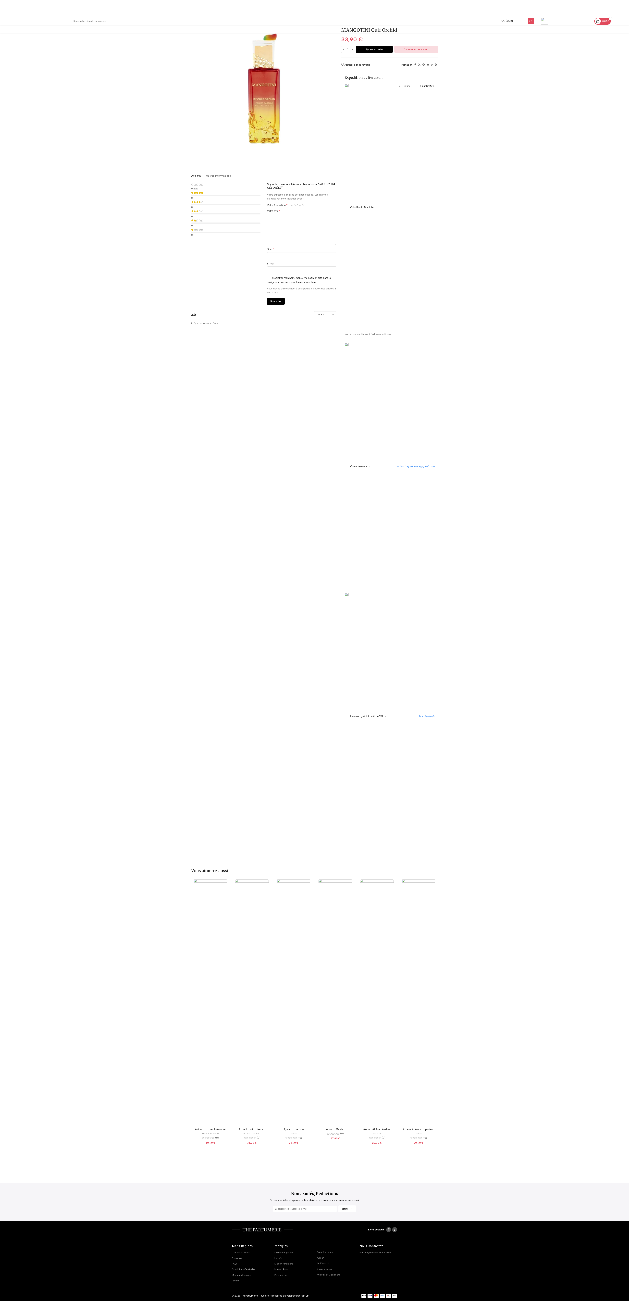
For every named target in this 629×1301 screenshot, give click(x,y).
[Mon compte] (609, 29)
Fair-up (304, 1295)
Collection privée (283, 1252)
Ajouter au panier (374, 49)
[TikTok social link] (394, 1229)
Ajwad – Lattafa (294, 1129)
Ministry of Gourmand (329, 1274)
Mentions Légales (241, 1275)
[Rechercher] (531, 21)
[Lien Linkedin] (428, 64)
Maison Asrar (281, 1269)
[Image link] (262, 1229)
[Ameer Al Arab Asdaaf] (377, 1002)
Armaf (320, 1257)
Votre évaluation (277, 205)
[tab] (196, 175)
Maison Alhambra (283, 1263)
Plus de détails (426, 716)
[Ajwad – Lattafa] (293, 1002)
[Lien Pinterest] (423, 64)
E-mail (271, 263)
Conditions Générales (243, 1269)
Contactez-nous (241, 1252)
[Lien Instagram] (388, 1229)
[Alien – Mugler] (335, 1002)
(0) (217, 1138)
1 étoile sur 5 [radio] (292, 205)
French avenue (325, 1252)
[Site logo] (41, 21)
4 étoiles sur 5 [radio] (300, 205)
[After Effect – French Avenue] (252, 1002)
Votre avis (273, 210)
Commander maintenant (416, 49)
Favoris (235, 1280)
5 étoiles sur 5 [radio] (302, 205)
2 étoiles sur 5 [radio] (295, 205)
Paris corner (280, 1275)
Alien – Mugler (335, 1129)
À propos (237, 1258)
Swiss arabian (324, 1269)
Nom (270, 249)
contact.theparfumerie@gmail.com (415, 466)
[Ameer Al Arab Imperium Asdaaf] (418, 1002)
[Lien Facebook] (415, 64)
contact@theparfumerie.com (571, 23)
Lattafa (293, 1133)
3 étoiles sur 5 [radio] (297, 205)
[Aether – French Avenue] (210, 1002)
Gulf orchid (323, 1263)
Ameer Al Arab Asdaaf (377, 1129)
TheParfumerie (249, 1295)
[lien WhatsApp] (432, 64)
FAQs (234, 1263)
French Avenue (210, 1133)
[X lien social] (419, 64)
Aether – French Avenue (210, 1129)
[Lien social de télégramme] (436, 64)
